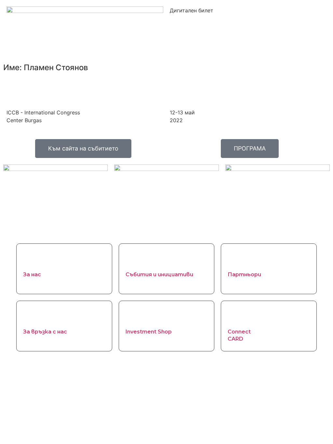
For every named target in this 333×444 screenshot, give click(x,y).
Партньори (244, 274)
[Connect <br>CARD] (236, 315)
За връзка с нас (45, 332)
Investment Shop (149, 332)
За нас (32, 274)
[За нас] (31, 258)
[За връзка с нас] (31, 315)
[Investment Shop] (134, 315)
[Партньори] (236, 258)
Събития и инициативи (159, 274)
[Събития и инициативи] (134, 258)
